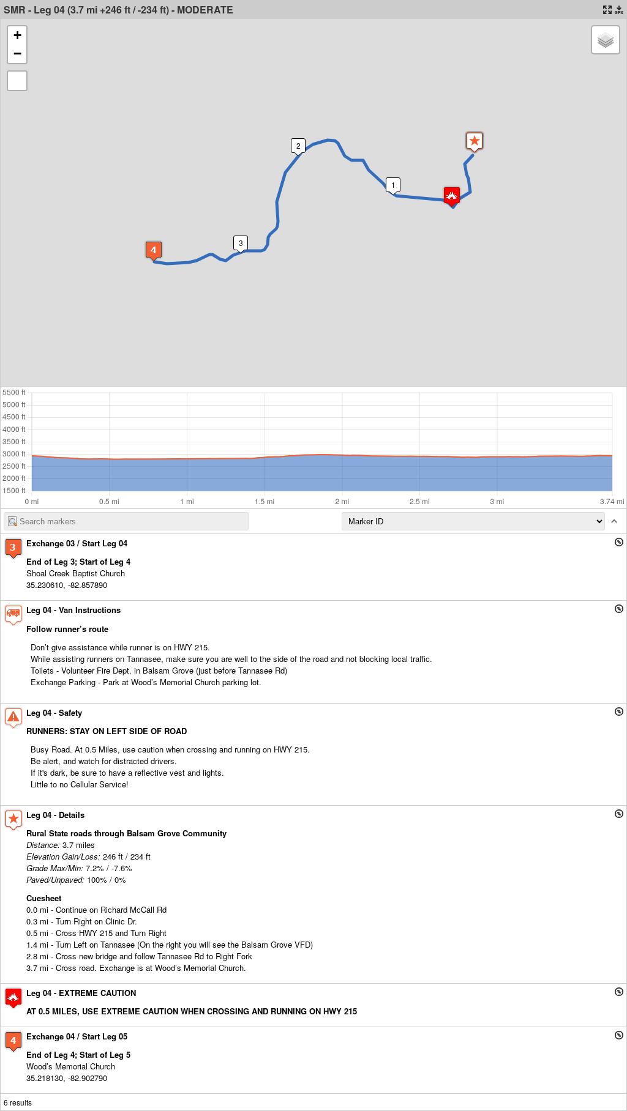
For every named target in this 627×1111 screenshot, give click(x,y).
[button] (474, 142)
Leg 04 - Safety (54, 712)
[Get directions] (619, 542)
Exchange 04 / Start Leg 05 (76, 1036)
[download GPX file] (619, 10)
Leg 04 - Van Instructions (73, 609)
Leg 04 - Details (55, 814)
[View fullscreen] (17, 81)
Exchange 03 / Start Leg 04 (76, 543)
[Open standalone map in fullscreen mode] (607, 10)
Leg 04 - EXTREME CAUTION (81, 992)
